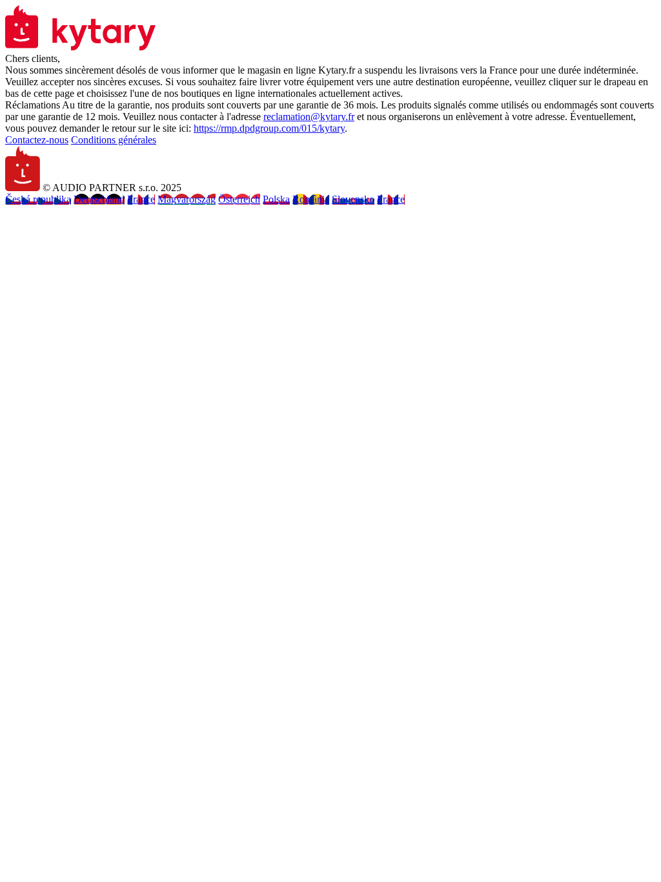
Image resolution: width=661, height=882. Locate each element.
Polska (276, 199)
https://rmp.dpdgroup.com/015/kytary (269, 128)
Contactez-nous (36, 139)
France (141, 199)
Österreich (239, 199)
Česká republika (38, 199)
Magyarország (187, 199)
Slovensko (353, 199)
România (310, 199)
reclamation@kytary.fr (308, 116)
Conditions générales (113, 139)
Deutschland (99, 199)
